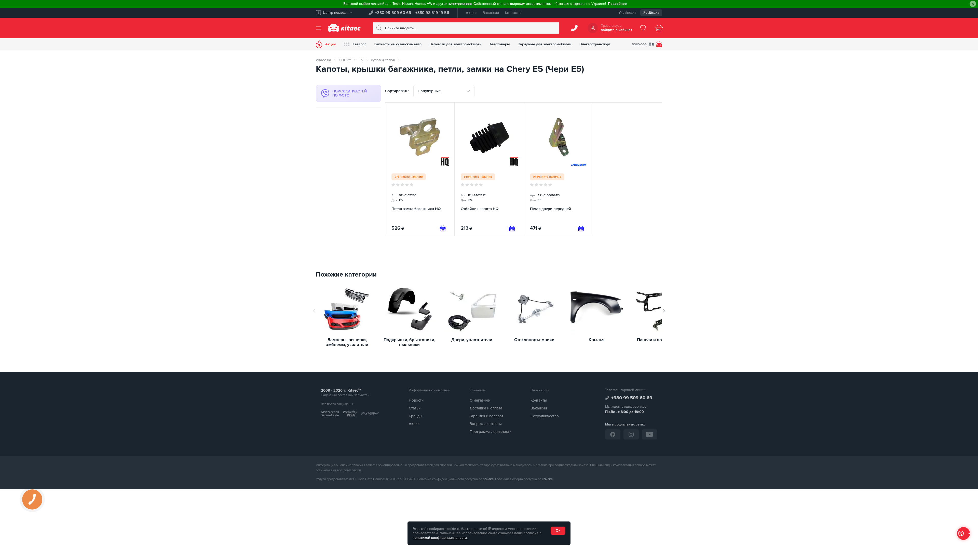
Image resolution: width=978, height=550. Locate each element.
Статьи (414, 408)
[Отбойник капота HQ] (489, 169)
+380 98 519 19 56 (432, 12)
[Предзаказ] (442, 228)
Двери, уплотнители (471, 340)
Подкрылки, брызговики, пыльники (409, 342)
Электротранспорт (594, 44)
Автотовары (500, 44)
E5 (361, 60)
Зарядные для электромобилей (544, 44)
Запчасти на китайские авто (398, 44)
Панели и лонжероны (659, 340)
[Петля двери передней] (558, 169)
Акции (471, 12)
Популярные (429, 91)
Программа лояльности (490, 431)
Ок (558, 530)
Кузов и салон (383, 60)
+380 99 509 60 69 (393, 12)
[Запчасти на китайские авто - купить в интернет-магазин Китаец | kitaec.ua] (344, 28)
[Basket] (659, 28)
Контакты (513, 12)
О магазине (480, 400)
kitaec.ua (323, 60)
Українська (627, 12)
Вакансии (491, 12)
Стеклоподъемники (534, 340)
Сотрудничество (545, 416)
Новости (416, 400)
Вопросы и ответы (486, 423)
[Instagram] (631, 434)
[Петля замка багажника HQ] (419, 169)
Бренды (415, 416)
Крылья (597, 340)
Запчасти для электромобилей (455, 44)
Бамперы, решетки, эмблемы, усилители (347, 342)
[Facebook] (612, 434)
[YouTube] (649, 434)
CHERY (345, 60)
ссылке (488, 479)
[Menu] (319, 28)
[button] (664, 311)
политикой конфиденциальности (440, 537)
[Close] (973, 4)
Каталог (359, 44)
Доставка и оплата (486, 408)
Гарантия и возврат (486, 416)
